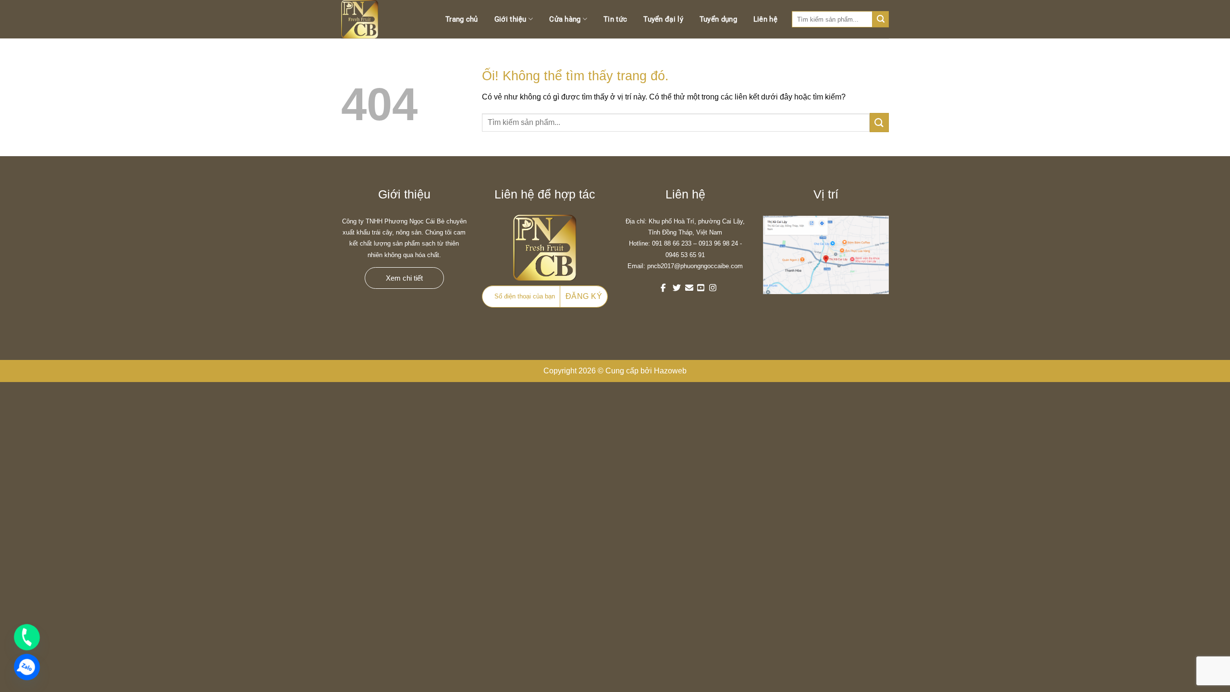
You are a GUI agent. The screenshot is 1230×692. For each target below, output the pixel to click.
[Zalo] (27, 667)
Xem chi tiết (404, 278)
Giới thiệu (510, 19)
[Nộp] (879, 122)
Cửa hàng (564, 19)
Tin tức (615, 19)
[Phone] (27, 637)
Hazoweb (670, 371)
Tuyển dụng (718, 19)
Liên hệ (765, 19)
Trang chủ (461, 19)
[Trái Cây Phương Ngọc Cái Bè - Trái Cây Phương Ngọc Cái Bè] (370, 19)
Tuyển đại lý (663, 19)
